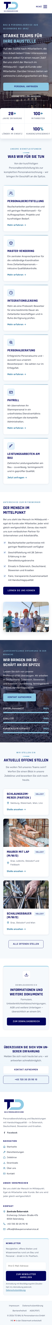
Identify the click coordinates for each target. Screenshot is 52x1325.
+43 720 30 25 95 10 (26, 1079)
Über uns (11, 1168)
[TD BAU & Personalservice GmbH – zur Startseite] (11, 6)
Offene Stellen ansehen (26, 96)
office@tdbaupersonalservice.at (23, 1229)
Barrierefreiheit (20, 1310)
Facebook (12, 1132)
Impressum (14, 1305)
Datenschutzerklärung (16, 1290)
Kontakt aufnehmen (19, 697)
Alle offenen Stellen (26, 944)
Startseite (12, 1146)
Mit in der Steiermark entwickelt (26, 1320)
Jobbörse (12, 1157)
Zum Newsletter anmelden (26, 1276)
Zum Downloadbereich (26, 1021)
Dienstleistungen (15, 1152)
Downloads (12, 1163)
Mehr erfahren (16, 225)
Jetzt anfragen (17, 477)
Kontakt (11, 1173)
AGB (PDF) (35, 1310)
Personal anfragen (26, 86)
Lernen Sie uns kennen (21, 590)
